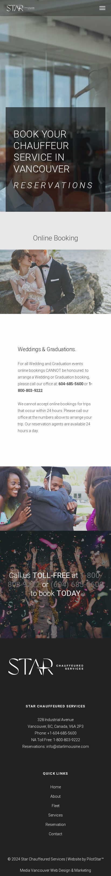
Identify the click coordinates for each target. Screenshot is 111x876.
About (55, 796)
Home (55, 787)
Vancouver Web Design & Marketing (61, 870)
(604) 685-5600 (77, 584)
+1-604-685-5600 (62, 733)
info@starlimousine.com (67, 746)
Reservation (56, 824)
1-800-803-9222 (66, 740)
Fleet (56, 806)
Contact (55, 834)
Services (55, 815)
